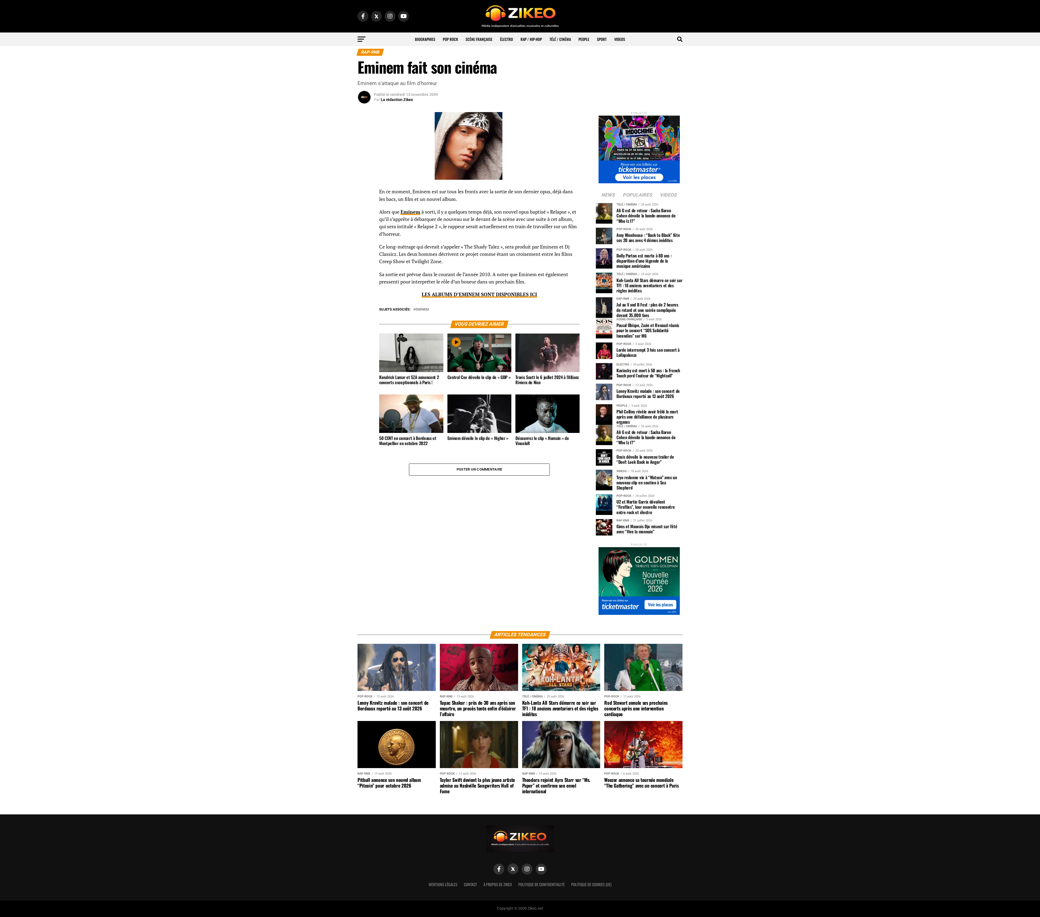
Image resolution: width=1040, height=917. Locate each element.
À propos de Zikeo (497, 884)
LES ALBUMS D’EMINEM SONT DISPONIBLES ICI (479, 294)
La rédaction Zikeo (397, 99)
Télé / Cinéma (560, 39)
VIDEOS (619, 39)
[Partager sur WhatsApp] (364, 206)
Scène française (479, 39)
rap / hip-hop (531, 39)
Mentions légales (443, 884)
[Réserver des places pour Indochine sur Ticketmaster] (639, 147)
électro (506, 39)
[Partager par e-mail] (364, 232)
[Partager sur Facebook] (364, 193)
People (583, 39)
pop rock (450, 39)
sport (602, 39)
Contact (470, 884)
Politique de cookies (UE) (591, 884)
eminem (422, 309)
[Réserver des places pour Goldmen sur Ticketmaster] (639, 579)
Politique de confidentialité (541, 884)
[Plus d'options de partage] (364, 245)
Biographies (425, 39)
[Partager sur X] (364, 219)
